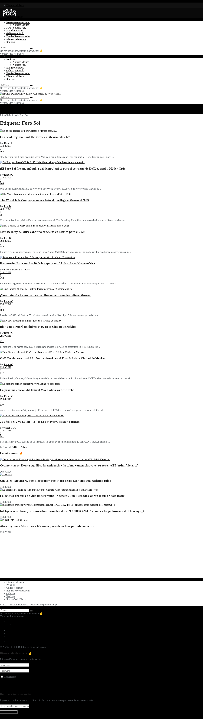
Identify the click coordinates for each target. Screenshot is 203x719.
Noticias (10, 22)
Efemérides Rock (15, 30)
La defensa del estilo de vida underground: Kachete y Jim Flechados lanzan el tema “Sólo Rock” (62, 495)
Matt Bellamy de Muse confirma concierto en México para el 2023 (42, 231)
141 (2, 436)
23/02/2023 (5, 177)
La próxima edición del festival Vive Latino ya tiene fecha (37, 390)
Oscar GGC (10, 427)
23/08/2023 (5, 145)
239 (2, 278)
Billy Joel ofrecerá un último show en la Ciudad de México (38, 326)
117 (2, 373)
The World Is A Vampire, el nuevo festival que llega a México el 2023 (44, 200)
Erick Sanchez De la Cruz (17, 269)
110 (2, 404)
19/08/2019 (5, 399)
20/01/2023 (5, 209)
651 (2, 214)
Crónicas (10, 593)
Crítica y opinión (14, 587)
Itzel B (7, 206)
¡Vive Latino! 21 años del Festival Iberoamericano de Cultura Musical (45, 295)
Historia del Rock (15, 5)
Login (9, 56)
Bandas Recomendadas (18, 22)
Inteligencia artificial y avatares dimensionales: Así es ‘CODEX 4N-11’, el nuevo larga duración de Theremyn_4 (72, 511)
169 (2, 183)
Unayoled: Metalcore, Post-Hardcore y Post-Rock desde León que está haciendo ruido (55, 480)
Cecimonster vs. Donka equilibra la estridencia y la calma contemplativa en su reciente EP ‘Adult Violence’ (69, 465)
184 (2, 310)
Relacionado (12, 115)
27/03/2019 (5, 430)
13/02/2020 (5, 304)
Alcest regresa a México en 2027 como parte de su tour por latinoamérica (47, 526)
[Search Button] (31, 48)
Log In (3, 717)
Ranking (10, 42)
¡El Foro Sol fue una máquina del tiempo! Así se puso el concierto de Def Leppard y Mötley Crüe (62, 168)
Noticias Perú (19, 27)
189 (2, 246)
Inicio (3, 115)
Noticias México (21, 24)
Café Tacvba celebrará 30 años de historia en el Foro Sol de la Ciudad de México (52, 358)
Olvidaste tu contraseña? (12, 688)
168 (2, 151)
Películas (10, 585)
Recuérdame (10, 676)
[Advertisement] (95, 556)
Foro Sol (24, 115)
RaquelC (8, 143)
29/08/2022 (5, 241)
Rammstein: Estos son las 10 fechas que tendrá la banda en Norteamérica (47, 263)
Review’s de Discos (16, 599)
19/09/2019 (5, 367)
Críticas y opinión (15, 33)
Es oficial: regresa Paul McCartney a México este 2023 (35, 137)
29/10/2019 (5, 335)
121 (2, 341)
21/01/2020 (5, 272)
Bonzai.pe (52, 604)
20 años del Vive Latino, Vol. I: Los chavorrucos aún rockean (40, 421)
